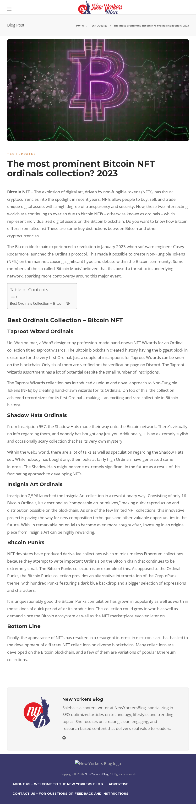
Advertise (118, 784)
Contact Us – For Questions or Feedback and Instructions (70, 793)
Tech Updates (98, 25)
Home (80, 25)
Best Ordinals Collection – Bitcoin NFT (41, 303)
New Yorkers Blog (96, 774)
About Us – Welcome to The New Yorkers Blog (57, 784)
